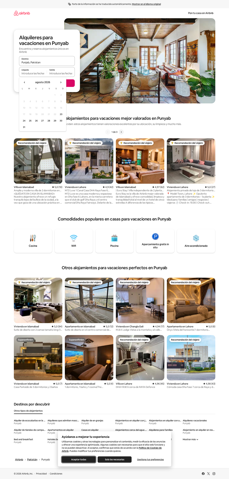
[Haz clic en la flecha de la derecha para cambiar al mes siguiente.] (61, 82)
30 (61, 120)
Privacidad (41, 473)
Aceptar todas (78, 459)
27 (42, 120)
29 (55, 120)
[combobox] (47, 62)
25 (30, 120)
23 (61, 114)
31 (24, 127)
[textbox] (33, 73)
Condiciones (56, 473)
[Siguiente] (121, 132)
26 (36, 120)
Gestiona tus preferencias (150, 459)
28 (49, 120)
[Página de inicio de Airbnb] (22, 13)
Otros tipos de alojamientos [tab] (28, 410)
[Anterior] (107, 132)
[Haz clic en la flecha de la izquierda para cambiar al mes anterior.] (24, 82)
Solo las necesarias (114, 459)
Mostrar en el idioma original (146, 4)
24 (24, 120)
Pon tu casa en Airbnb (200, 13)
